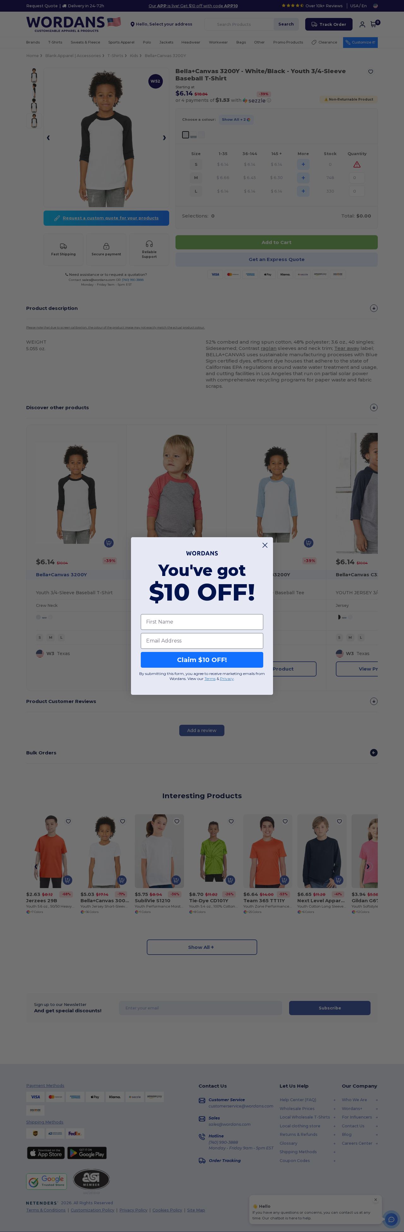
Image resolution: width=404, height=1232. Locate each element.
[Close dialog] (264, 545)
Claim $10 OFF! (202, 660)
